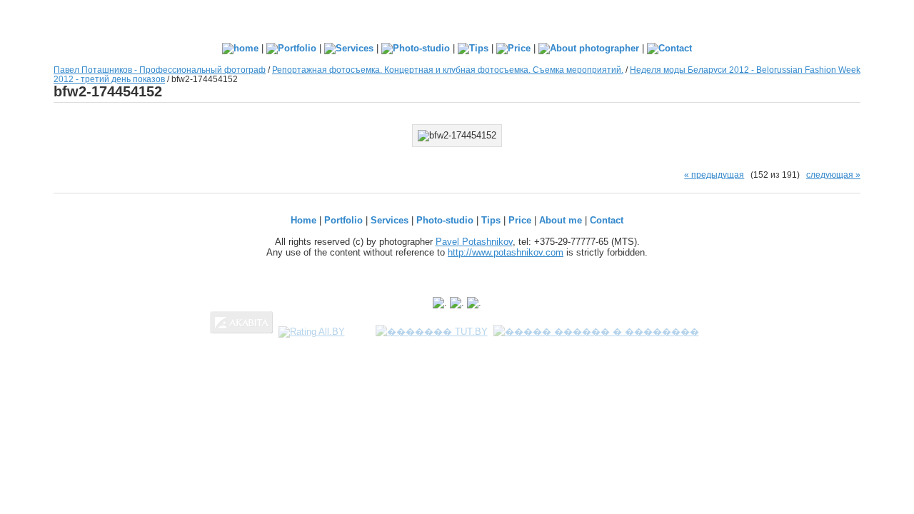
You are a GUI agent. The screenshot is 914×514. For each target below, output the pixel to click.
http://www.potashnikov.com (505, 252)
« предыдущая (714, 174)
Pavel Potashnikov (474, 241)
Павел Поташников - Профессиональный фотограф (160, 69)
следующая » (833, 174)
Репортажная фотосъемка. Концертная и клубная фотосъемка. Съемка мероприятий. (447, 69)
